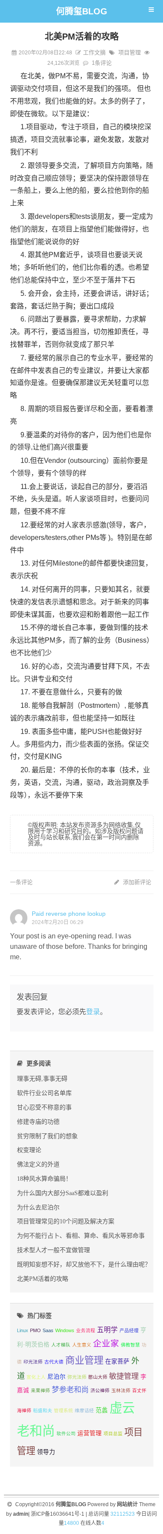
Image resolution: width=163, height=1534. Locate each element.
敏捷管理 (124, 1376)
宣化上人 (36, 1377)
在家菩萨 (117, 1361)
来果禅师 (40, 1390)
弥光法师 (76, 1377)
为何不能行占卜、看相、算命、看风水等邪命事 (81, 1236)
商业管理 (84, 1360)
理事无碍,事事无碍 (42, 1078)
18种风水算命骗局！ (44, 1179)
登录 (93, 1011)
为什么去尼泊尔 (38, 1207)
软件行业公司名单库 (44, 1093)
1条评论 (102, 63)
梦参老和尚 (70, 1389)
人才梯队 (60, 1344)
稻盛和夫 (42, 1410)
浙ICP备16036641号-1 (57, 1514)
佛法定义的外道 (38, 1164)
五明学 (107, 1329)
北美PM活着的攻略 (42, 1279)
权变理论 (29, 1150)
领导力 (46, 1452)
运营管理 (89, 1433)
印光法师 (33, 1361)
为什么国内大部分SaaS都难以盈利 (62, 1193)
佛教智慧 (130, 1344)
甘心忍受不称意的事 (44, 1107)
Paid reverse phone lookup (69, 913)
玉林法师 (120, 1390)
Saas (48, 1330)
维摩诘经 (84, 1410)
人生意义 (81, 1344)
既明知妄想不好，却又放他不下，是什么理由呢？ (84, 1264)
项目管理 (129, 52)
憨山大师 (97, 1377)
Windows (64, 1330)
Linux (22, 1330)
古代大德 (53, 1361)
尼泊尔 (56, 1376)
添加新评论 (136, 882)
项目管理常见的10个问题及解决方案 (65, 1221)
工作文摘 (94, 52)
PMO (35, 1330)
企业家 (106, 1343)
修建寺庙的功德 (38, 1122)
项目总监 (113, 1433)
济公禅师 (100, 1390)
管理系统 (63, 1410)
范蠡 (102, 1410)
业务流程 (85, 1330)
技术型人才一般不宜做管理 (53, 1250)
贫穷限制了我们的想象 (47, 1136)
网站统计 (127, 1504)
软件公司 (66, 1433)
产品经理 (129, 1330)
